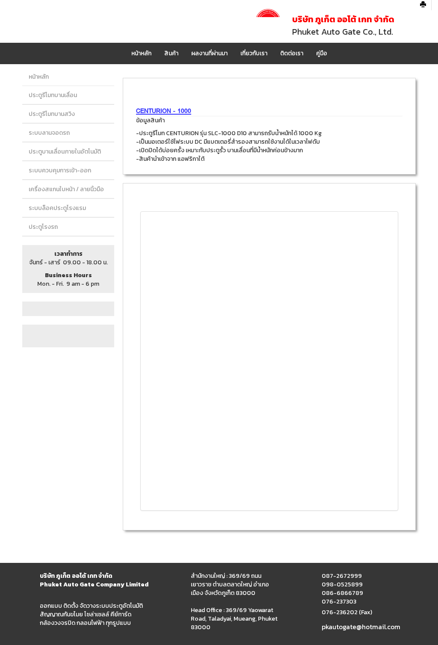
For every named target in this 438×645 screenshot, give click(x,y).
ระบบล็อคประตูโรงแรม (57, 208)
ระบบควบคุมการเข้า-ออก (60, 170)
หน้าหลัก (141, 53)
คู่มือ (321, 53)
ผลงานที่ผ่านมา (209, 53)
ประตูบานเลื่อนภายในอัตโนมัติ (65, 151)
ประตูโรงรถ (43, 226)
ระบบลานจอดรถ (49, 132)
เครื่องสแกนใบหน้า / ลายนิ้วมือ (66, 189)
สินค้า (171, 53)
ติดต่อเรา (291, 53)
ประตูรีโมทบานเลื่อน (53, 95)
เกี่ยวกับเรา (253, 53)
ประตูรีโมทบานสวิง (52, 113)
